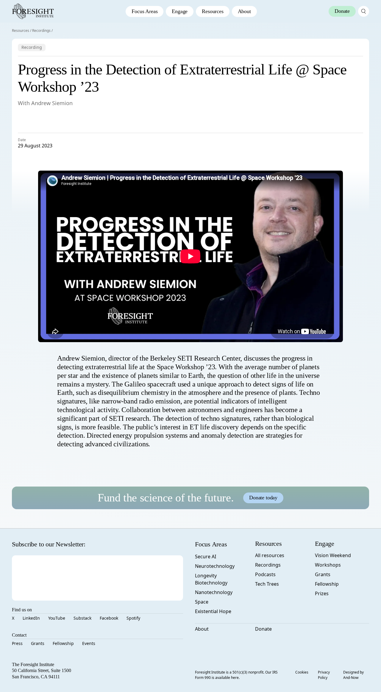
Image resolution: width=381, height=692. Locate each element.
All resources (269, 555)
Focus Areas (144, 11)
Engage (180, 11)
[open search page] (363, 11)
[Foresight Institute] (33, 11)
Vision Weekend (333, 555)
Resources (212, 11)
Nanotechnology (213, 592)
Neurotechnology (215, 566)
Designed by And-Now (353, 675)
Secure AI (205, 556)
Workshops (328, 565)
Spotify (133, 618)
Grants (37, 643)
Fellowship (63, 643)
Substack (82, 618)
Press (17, 643)
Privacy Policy (324, 675)
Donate (263, 629)
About (244, 11)
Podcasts (265, 574)
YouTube (56, 618)
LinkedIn (31, 618)
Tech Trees (267, 584)
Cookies (301, 672)
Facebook (109, 618)
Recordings (41, 30)
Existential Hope (213, 611)
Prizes (322, 593)
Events (88, 643)
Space (201, 602)
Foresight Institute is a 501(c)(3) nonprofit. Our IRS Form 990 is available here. (236, 675)
